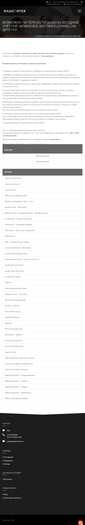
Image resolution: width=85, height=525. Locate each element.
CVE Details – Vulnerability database (18, 225)
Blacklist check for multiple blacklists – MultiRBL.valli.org (26, 213)
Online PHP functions (13, 312)
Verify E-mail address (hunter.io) (17, 370)
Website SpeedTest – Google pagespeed (20, 375)
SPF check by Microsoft (13, 329)
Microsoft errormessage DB (15, 300)
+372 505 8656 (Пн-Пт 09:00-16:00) (67, 2)
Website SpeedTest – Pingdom (16, 387)
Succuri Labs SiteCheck (13, 341)
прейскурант (55, 139)
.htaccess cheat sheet (13, 178)
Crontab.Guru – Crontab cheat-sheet (18, 219)
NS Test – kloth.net (12, 306)
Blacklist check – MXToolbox (16, 207)
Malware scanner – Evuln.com (16, 294)
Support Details (10, 352)
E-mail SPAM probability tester (16, 254)
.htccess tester (10, 190)
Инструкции (8, 457)
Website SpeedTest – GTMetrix (16, 381)
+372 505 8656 (11, 435)
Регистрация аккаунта (12, 498)
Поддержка (8, 461)
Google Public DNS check (14, 271)
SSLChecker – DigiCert (13, 335)
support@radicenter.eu (53, 4)
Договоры (8, 479)
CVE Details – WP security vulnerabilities (20, 230)
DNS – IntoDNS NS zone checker (17, 242)
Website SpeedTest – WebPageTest (18, 393)
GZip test (8, 283)
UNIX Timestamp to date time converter (19, 358)
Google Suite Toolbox (13, 277)
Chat (49, 2)
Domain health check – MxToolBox (18, 248)
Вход (6, 494)
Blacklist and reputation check (16, 196)
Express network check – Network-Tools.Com (22, 259)
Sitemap (7, 464)
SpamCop (8, 323)
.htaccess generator (12, 184)
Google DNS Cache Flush (14, 265)
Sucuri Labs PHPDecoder (14, 346)
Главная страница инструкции (16, 36)
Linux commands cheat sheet (16, 288)
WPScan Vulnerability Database (16, 399)
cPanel (31, 36)
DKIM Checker (10, 236)
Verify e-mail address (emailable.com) (19, 364)
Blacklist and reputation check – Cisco (19, 202)
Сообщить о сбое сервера (73, 4)
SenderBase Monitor (12, 317)
